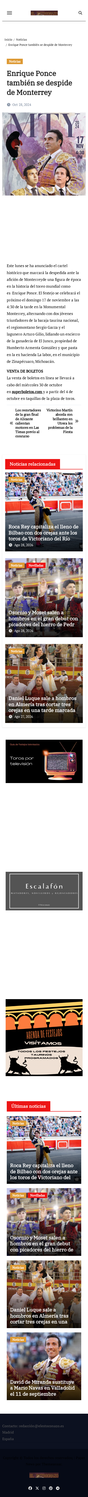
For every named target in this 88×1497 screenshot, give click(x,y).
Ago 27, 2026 (23, 716)
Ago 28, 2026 (23, 545)
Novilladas (36, 565)
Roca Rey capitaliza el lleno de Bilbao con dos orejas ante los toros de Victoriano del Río (44, 532)
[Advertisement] (44, 231)
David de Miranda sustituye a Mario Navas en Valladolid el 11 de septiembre (42, 1387)
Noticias (15, 61)
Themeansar (51, 1464)
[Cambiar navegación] (9, 13)
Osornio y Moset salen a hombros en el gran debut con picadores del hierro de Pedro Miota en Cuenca (43, 621)
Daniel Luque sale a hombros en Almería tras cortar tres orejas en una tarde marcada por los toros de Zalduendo (42, 707)
